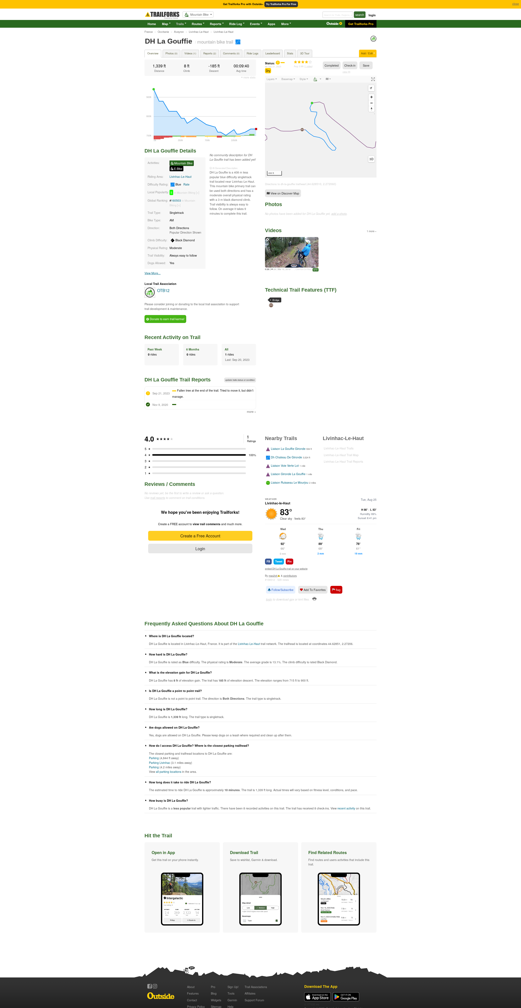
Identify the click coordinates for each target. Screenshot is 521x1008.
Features (193, 993)
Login (200, 548)
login (372, 15)
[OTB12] (373, 41)
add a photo (339, 214)
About (191, 987)
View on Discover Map (284, 193)
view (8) (346, 71)
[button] (182, 887)
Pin (289, 561)
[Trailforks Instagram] (155, 986)
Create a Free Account (200, 536)
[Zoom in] (371, 97)
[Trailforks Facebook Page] (149, 986)
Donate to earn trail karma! (166, 319)
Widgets (216, 1000)
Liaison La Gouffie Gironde (288, 449)
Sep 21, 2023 (274, 66)
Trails (180, 24)
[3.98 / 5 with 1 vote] (303, 62)
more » (251, 412)
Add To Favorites (314, 590)
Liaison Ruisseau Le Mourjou (289, 482)
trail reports (157, 498)
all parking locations (168, 772)
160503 (176, 200)
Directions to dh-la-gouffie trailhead (285, 184)
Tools (231, 993)
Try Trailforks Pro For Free (281, 4)
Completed (332, 65)
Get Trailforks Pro (360, 24)
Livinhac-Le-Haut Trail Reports (343, 461)
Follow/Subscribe (282, 590)
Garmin (232, 1000)
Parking (154, 758)
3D (371, 159)
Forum (254, 1000)
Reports (215, 24)
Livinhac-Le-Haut (181, 177)
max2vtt (273, 576)
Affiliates (250, 993)
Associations (256, 987)
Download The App (320, 986)
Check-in (350, 65)
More (285, 24)
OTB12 (163, 290)
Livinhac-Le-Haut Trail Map (341, 455)
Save (366, 65)
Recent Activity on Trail (172, 337)
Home (152, 24)
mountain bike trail (215, 41)
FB (268, 561)
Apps (271, 24)
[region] (321, 127)
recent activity (346, 808)
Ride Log (235, 24)
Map (165, 24)
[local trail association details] (149, 296)
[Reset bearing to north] (371, 109)
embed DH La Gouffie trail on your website (286, 568)
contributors (290, 576)
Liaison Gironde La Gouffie (288, 474)
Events (255, 24)
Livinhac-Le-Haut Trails (339, 448)
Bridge (276, 300)
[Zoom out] (371, 103)
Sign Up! (233, 987)
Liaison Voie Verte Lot (285, 465)
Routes (197, 24)
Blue (182, 184)
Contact (192, 1000)
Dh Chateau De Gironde (286, 457)
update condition (240, 380)
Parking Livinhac (159, 763)
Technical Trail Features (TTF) (300, 290)
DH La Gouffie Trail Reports (177, 379)
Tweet (278, 561)
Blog (214, 993)
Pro (213, 987)
